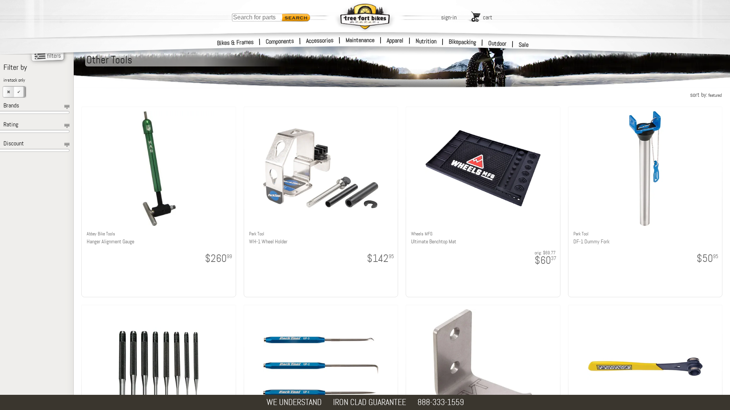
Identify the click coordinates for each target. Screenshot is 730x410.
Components (280, 41)
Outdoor (497, 43)
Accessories (319, 40)
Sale (524, 45)
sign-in (449, 17)
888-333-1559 (440, 402)
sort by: (706, 95)
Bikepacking (462, 42)
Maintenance (360, 40)
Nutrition (426, 41)
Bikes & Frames (235, 42)
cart (487, 17)
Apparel (395, 40)
